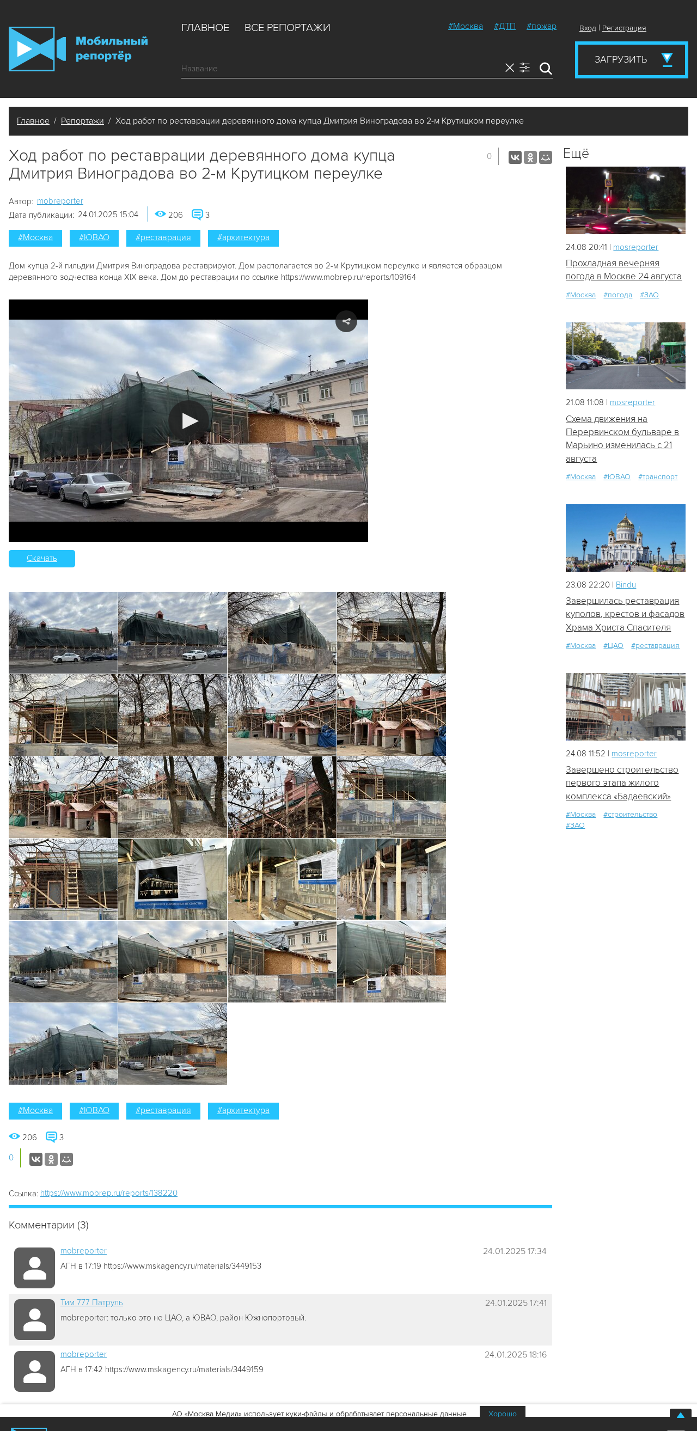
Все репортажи (287, 27)
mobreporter (60, 201)
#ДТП (505, 26)
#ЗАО (649, 294)
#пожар (542, 26)
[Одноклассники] (530, 157)
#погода (617, 294)
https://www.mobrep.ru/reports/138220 (109, 1193)
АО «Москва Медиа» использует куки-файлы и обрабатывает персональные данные (319, 1413)
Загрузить (621, 59)
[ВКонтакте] (515, 157)
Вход (587, 28)
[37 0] (626, 537)
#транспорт (657, 476)
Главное (205, 27)
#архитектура (243, 237)
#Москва (465, 26)
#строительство (630, 814)
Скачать (42, 558)
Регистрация (624, 28)
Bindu (626, 585)
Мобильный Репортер (78, 49)
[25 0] (626, 200)
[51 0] (626, 706)
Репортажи (82, 120)
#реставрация (163, 237)
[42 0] (626, 355)
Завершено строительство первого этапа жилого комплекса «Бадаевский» (622, 783)
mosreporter (635, 247)
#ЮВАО (94, 237)
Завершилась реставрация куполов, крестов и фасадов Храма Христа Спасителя (625, 614)
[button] (188, 420)
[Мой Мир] (545, 157)
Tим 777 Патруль (91, 1302)
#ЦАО (613, 645)
